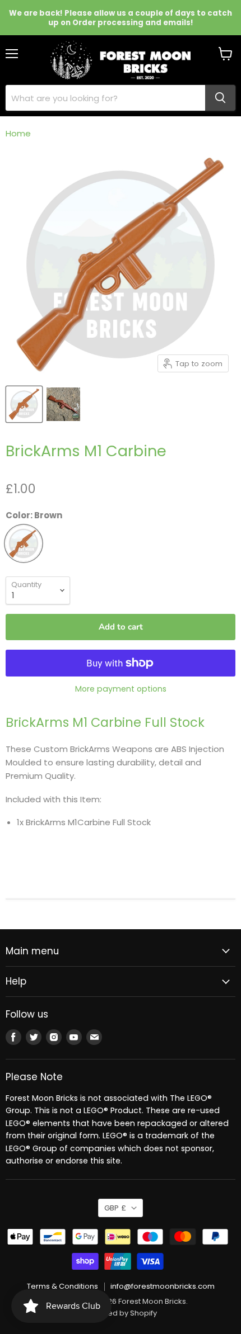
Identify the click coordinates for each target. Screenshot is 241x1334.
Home (18, 133)
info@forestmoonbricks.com (162, 1286)
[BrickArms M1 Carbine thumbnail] (24, 404)
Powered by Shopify (120, 1313)
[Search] (220, 98)
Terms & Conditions (62, 1286)
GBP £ (115, 1208)
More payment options (120, 688)
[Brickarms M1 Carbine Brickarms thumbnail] (63, 404)
